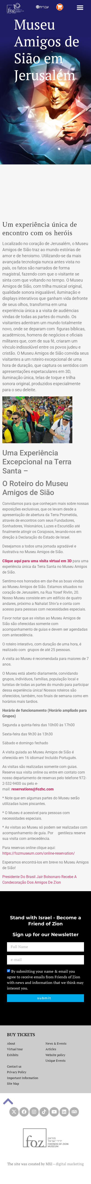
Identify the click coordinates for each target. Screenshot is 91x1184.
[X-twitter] (14, 1112)
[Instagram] (34, 1112)
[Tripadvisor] (74, 1112)
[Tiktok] (44, 1112)
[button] (80, 7)
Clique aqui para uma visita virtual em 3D (37, 561)
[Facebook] (24, 1112)
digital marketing (70, 1164)
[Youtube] (54, 1112)
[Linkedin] (64, 1112)
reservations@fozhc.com (32, 789)
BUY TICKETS (21, 1034)
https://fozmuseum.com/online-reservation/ (38, 853)
